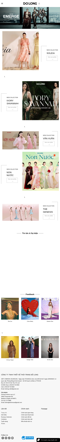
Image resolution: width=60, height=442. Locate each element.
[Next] (8, 71)
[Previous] (3, 71)
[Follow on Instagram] (6, 438)
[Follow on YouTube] (12, 438)
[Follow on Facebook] (2, 438)
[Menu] (2, 3)
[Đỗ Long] (30, 3)
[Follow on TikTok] (9, 438)
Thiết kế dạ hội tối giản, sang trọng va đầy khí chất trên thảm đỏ (16, 287)
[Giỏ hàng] (39, 3)
